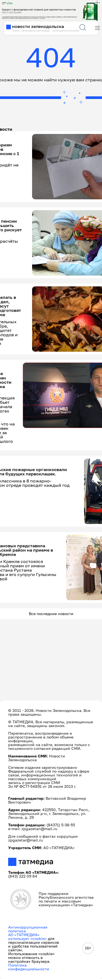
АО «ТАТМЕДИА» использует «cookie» (27, 936)
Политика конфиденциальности (28, 967)
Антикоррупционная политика (27, 929)
